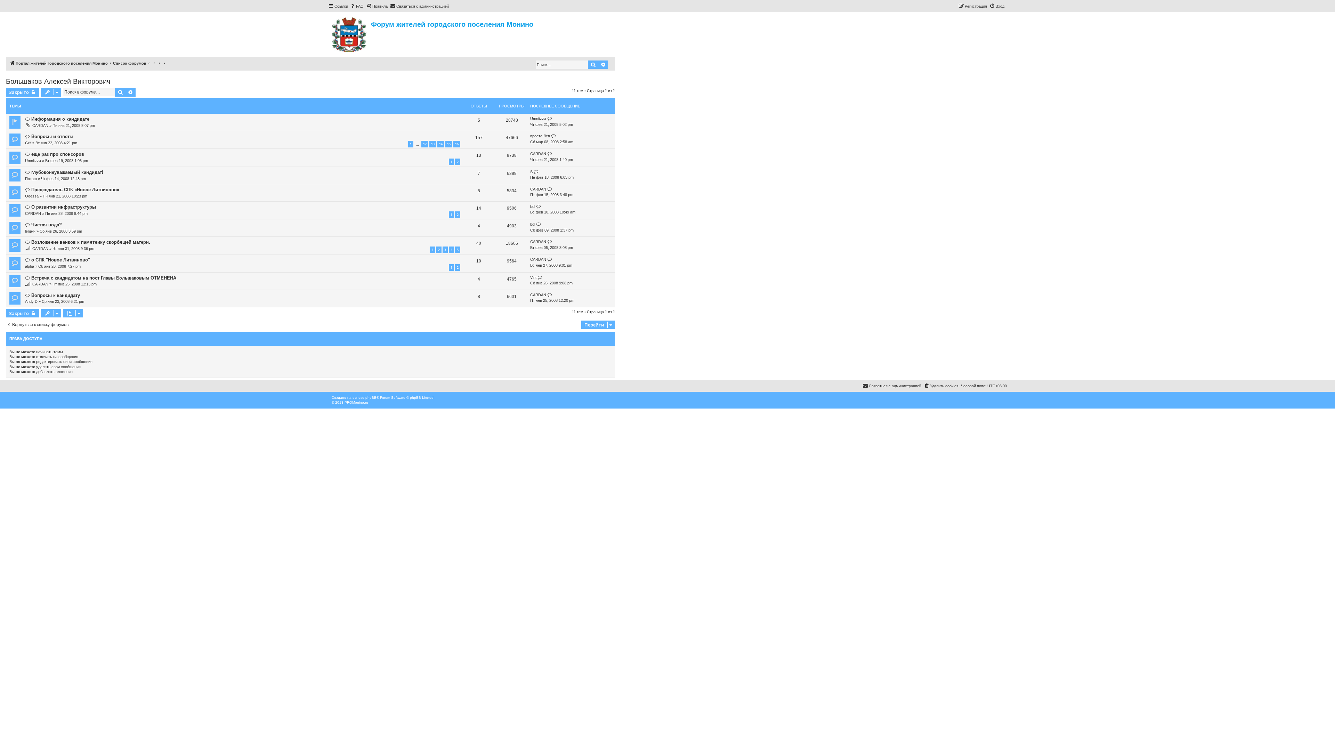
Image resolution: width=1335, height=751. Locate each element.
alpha (29, 266)
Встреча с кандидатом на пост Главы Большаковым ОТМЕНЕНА (103, 278)
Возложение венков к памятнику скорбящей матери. (90, 242)
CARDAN (40, 125)
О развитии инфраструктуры (63, 207)
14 (441, 144)
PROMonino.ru (356, 402)
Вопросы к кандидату (55, 295)
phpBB (371, 397)
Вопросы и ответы (52, 136)
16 (457, 144)
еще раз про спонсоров (57, 154)
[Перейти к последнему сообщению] (549, 119)
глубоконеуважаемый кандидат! (67, 172)
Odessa (32, 196)
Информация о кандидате (60, 119)
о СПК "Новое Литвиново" (60, 260)
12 (425, 144)
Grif (28, 143)
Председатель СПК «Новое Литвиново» (75, 189)
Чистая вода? (46, 224)
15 (449, 144)
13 (433, 144)
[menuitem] (357, 6)
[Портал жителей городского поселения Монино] (349, 34)
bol (532, 206)
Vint (533, 277)
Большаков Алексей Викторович (58, 81)
